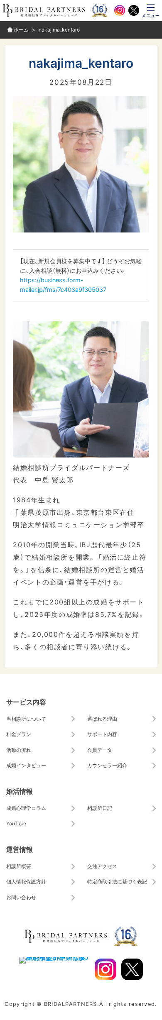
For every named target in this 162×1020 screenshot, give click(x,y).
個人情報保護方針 (26, 881)
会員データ (99, 749)
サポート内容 (102, 734)
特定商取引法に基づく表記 (117, 881)
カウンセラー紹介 (107, 765)
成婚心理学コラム (26, 808)
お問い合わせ (21, 897)
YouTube (16, 823)
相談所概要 (18, 866)
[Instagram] (119, 10)
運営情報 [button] (19, 849)
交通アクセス (102, 866)
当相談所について (26, 718)
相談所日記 (99, 808)
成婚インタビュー (26, 765)
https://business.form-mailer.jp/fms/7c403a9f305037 (63, 284)
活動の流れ (18, 749)
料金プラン (18, 734)
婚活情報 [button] (19, 791)
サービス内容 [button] (26, 702)
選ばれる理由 (102, 718)
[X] (133, 10)
